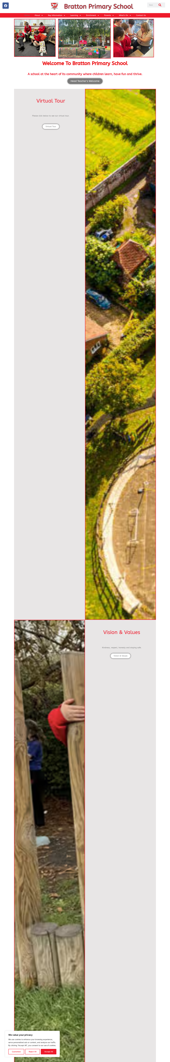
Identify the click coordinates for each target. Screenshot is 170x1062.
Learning (74, 15)
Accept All (48, 1052)
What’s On (123, 15)
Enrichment (91, 15)
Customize (16, 1052)
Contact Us (141, 15)
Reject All (32, 1052)
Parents (107, 15)
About (37, 15)
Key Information (55, 15)
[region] (32, 1044)
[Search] (160, 5)
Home (27, 15)
